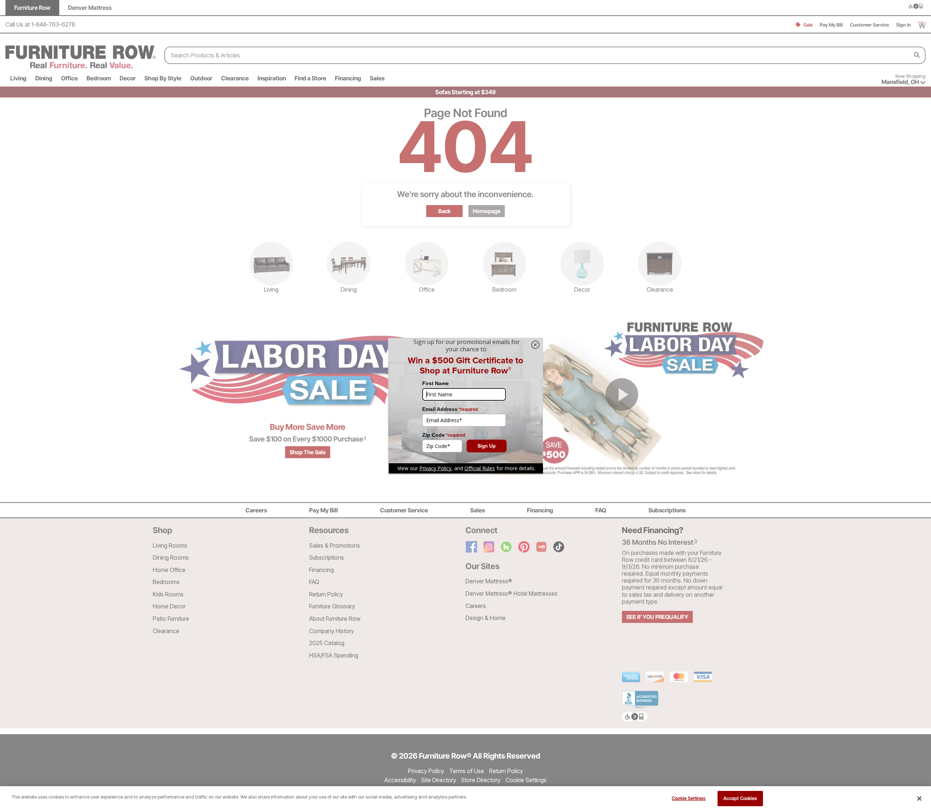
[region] (465, 799)
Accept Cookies (740, 798)
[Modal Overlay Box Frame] (465, 406)
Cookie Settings (689, 798)
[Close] (919, 799)
